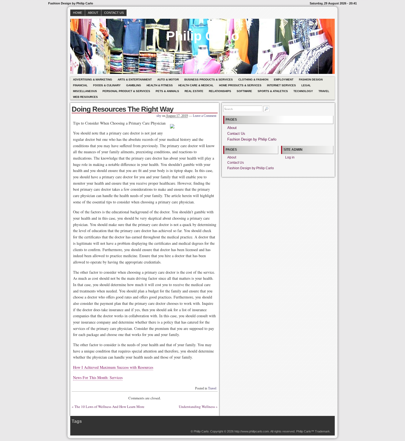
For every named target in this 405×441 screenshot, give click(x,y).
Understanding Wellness (197, 406)
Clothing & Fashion (253, 79)
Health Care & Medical (196, 85)
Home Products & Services (240, 85)
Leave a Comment (204, 116)
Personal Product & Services (126, 91)
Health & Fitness (160, 85)
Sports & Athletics (273, 91)
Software (244, 91)
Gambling (133, 85)
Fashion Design (311, 79)
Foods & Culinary (107, 85)
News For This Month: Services (98, 377)
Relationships (220, 91)
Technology (303, 91)
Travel (323, 91)
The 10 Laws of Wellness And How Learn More (109, 406)
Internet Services (281, 85)
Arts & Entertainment (135, 79)
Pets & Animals (167, 91)
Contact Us (114, 12)
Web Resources (85, 96)
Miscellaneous (85, 91)
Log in (290, 157)
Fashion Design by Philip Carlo (251, 139)
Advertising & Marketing (92, 79)
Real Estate (194, 91)
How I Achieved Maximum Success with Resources (113, 367)
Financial (80, 85)
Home (77, 12)
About (93, 12)
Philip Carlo (202, 36)
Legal (306, 85)
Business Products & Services (208, 79)
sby (158, 116)
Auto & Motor (168, 79)
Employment (283, 79)
